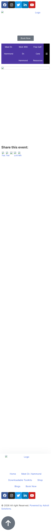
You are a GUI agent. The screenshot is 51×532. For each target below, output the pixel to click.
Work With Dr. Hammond (23, 54)
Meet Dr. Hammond (8, 50)
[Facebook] (4, 4)
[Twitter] (18, 4)
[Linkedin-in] (25, 4)
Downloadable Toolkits (20, 480)
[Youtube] (32, 4)
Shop (40, 480)
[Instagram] (11, 4)
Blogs (17, 486)
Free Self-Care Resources (37, 54)
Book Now (31, 486)
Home (13, 473)
